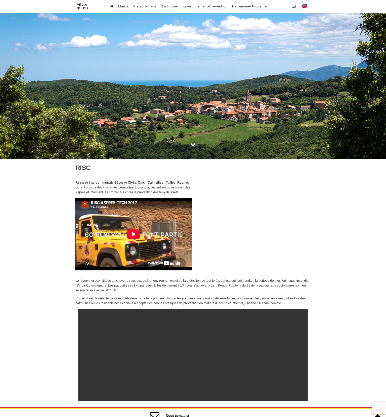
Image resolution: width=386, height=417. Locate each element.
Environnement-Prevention (205, 6)
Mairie (123, 6)
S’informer (169, 6)
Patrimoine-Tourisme (249, 6)
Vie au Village (144, 6)
